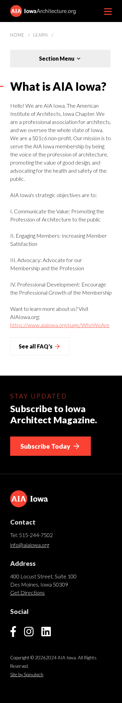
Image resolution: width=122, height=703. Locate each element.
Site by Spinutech (26, 674)
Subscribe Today (46, 446)
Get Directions (27, 592)
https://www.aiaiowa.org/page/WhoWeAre (59, 325)
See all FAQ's (36, 346)
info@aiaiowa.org (29, 544)
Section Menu (57, 58)
